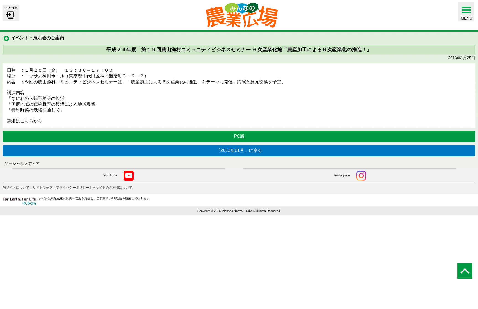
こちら (26, 120)
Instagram (342, 175)
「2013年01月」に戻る (239, 150)
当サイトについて (16, 187)
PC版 (239, 136)
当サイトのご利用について (112, 187)
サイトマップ (43, 187)
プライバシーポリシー (72, 187)
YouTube (110, 175)
